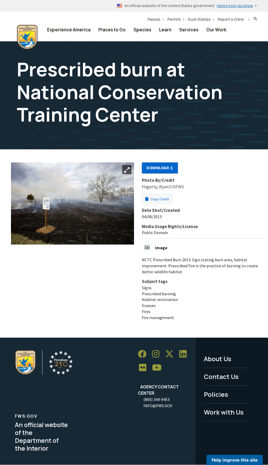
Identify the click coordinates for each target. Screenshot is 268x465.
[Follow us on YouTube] (158, 368)
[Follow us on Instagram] (157, 354)
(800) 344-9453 (156, 399)
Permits (174, 19)
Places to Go (112, 30)
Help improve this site (235, 460)
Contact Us (221, 376)
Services (188, 30)
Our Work (216, 30)
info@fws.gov (157, 405)
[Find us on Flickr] (144, 368)
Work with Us (224, 412)
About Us (217, 358)
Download (158, 167)
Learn (165, 30)
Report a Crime (231, 19)
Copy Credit (159, 199)
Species (142, 30)
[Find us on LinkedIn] (184, 354)
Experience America (69, 30)
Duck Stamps (199, 19)
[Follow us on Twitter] (171, 354)
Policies (216, 394)
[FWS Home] (27, 37)
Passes (154, 19)
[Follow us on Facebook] (144, 354)
